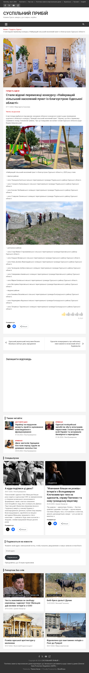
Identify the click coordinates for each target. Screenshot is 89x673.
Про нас (30, 2)
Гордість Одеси (12, 91)
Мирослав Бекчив (62, 646)
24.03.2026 (8, 609)
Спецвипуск (30, 483)
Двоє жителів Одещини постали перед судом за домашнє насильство (27, 445)
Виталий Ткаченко (62, 603)
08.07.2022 (50, 646)
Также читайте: (14, 418)
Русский (76, 2)
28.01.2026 (8, 492)
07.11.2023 (10, 107)
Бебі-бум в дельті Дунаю (59, 600)
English (83, 2)
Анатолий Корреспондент (23, 646)
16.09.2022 (50, 603)
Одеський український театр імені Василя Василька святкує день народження (24, 343)
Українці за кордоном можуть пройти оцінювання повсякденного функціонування (29, 428)
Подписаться (12, 557)
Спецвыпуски (12, 458)
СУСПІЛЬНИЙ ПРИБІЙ (25, 13)
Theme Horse (35, 669)
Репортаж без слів (14, 570)
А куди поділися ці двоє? (19, 488)
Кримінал (59, 422)
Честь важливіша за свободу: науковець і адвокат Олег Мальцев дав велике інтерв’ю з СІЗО (22, 603)
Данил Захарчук (62, 504)
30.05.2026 (19, 451)
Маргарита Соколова (22, 107)
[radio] (64, 314)
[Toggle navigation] (6, 24)
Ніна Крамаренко (30, 435)
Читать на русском (13, 112)
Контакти (22, 2)
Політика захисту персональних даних (48, 2)
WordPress (61, 669)
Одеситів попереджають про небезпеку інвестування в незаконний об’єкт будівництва (65, 344)
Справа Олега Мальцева (15, 483)
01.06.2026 (19, 435)
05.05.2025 (50, 504)
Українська (67, 2)
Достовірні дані (21, 422)
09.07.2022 (8, 646)
